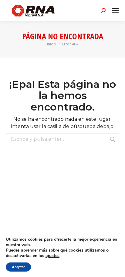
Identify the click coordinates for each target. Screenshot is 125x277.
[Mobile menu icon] (115, 10)
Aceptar (18, 267)
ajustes (52, 256)
